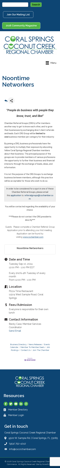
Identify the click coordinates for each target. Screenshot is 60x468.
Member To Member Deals (32, 347)
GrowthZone (47, 464)
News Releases (35, 344)
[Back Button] (6, 101)
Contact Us (25, 350)
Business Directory (18, 344)
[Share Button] (11, 100)
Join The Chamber (41, 350)
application (16, 195)
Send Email (15, 330)
